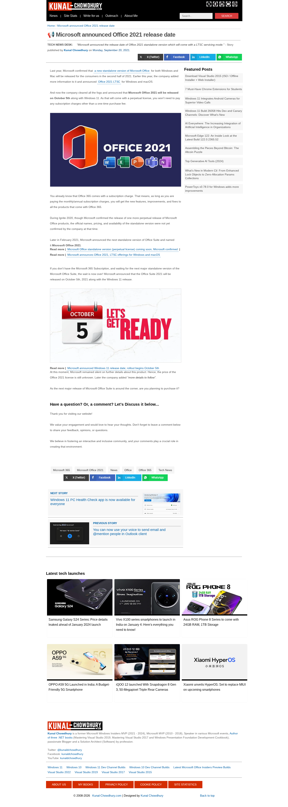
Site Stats (70, 15)
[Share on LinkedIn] (203, 59)
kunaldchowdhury (72, 754)
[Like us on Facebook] (215, 5)
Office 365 (145, 470)
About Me (131, 15)
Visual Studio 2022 (59, 772)
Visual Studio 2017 (113, 772)
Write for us (91, 15)
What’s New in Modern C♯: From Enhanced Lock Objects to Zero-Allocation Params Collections (212, 174)
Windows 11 (55, 767)
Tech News (165, 470)
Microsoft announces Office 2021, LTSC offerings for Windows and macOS (113, 254)
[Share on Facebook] (177, 59)
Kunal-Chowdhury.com (106, 795)
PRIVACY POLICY (116, 784)
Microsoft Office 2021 (90, 470)
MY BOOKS (85, 784)
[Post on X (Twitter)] (151, 59)
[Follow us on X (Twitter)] (208, 5)
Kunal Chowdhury (152, 795)
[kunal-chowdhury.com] (75, 9)
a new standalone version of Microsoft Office (121, 70)
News (54, 15)
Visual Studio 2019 (86, 772)
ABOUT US (59, 784)
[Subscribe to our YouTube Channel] (228, 5)
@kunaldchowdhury (69, 749)
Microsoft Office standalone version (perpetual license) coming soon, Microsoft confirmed (122, 249)
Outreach (111, 15)
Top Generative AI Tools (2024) (204, 161)
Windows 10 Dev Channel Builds (149, 767)
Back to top (207, 795)
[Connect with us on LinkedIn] (221, 5)
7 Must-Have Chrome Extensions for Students (213, 89)
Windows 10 (74, 767)
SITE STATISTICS (185, 784)
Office (128, 470)
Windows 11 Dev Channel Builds (105, 767)
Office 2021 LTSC (109, 81)
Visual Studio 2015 (140, 772)
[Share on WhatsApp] (229, 59)
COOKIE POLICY (151, 784)
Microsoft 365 (61, 470)
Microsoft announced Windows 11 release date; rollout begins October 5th (113, 368)
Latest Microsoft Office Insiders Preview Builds (202, 767)
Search (226, 15)
